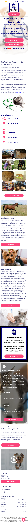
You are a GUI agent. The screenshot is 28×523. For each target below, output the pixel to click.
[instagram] (4, 492)
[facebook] (2, 492)
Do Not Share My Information (12, 517)
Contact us (19, 93)
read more (21, 398)
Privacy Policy (3, 517)
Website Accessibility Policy (18, 518)
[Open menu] (26, 7)
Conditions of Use (21, 517)
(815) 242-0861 (5, 489)
